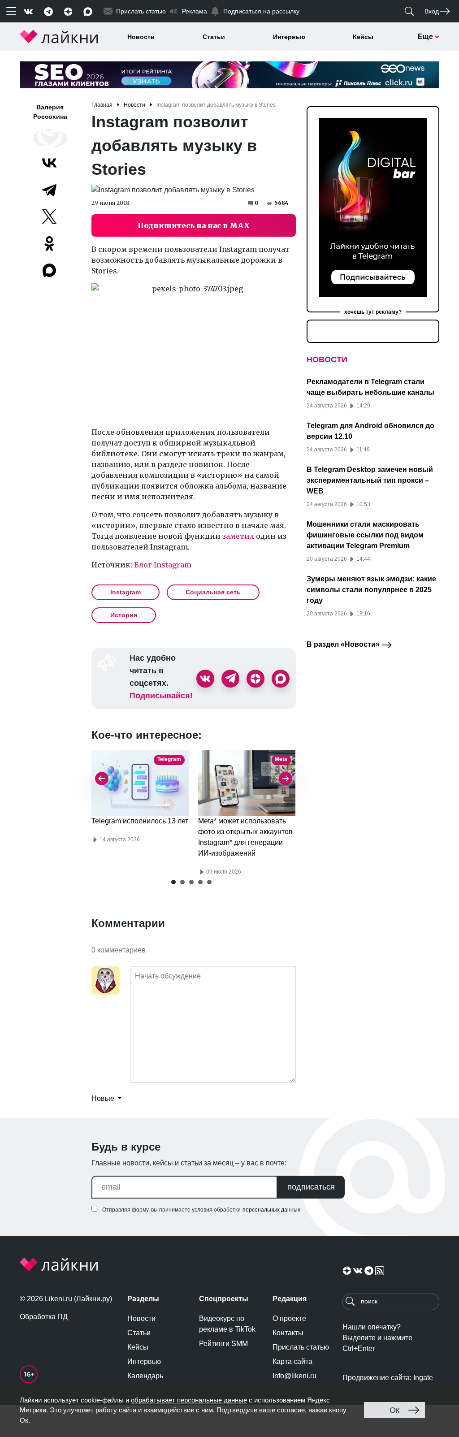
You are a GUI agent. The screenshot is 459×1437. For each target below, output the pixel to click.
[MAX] (50, 270)
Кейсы (363, 36)
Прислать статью (301, 1347)
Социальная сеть (213, 592)
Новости (141, 36)
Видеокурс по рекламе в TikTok (227, 1324)
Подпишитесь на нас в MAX (194, 225)
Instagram (125, 592)
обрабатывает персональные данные (189, 1400)
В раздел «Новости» (344, 644)
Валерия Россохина (50, 112)
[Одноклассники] (49, 243)
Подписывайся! (161, 695)
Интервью (289, 36)
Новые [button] (103, 1098)
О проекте (289, 1318)
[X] (49, 216)
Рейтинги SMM (223, 1343)
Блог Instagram (162, 564)
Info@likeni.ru (294, 1376)
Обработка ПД (44, 1316)
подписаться (311, 1186)
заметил (238, 536)
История (123, 615)
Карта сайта (292, 1361)
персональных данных (271, 1210)
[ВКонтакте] (49, 162)
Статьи (214, 36)
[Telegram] (49, 189)
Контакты (288, 1333)
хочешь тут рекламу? (373, 312)
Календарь (145, 1376)
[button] (173, 882)
